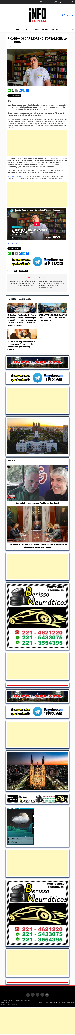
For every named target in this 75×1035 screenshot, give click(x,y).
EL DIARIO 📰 (34, 29)
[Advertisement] (37, 400)
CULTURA (45, 29)
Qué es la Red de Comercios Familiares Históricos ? (37, 503)
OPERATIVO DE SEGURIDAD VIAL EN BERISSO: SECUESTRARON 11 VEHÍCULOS (52, 317)
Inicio (18, 29)
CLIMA (25, 29)
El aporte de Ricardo (15, 176)
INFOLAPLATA (12, 243)
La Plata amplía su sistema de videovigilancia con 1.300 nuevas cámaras (53, 2)
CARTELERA (55, 29)
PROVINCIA (23, 271)
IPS (15, 271)
